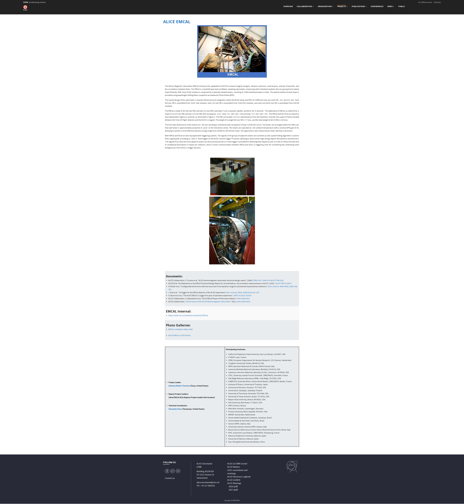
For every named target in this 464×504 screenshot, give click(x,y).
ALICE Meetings (234, 483)
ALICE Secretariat (204, 464)
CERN (34, 2)
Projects (341, 6)
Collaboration (304, 6)
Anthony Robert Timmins (179, 385)
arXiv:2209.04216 (243, 301)
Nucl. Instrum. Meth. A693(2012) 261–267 (242, 292)
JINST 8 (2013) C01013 (242, 295)
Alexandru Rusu (175, 409)
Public (401, 6)
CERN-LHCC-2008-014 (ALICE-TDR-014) (268, 280)
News (390, 6)
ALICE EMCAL (176, 22)
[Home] (25, 8)
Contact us (170, 478)
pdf (235, 486)
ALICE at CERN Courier (237, 464)
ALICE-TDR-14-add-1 (283, 283)
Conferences (377, 6)
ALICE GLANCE (233, 480)
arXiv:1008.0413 (243, 298)
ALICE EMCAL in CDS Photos (179, 335)
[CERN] (292, 466)
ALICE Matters (233, 467)
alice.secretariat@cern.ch (208, 482)
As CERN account (425, 2)
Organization (325, 6)
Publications (358, 6)
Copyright (227, 501)
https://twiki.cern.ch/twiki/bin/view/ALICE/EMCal (188, 315)
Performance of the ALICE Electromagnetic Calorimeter (208, 301)
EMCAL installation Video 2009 (180, 329)
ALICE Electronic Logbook (239, 477)
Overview (288, 6)
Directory (437, 2)
